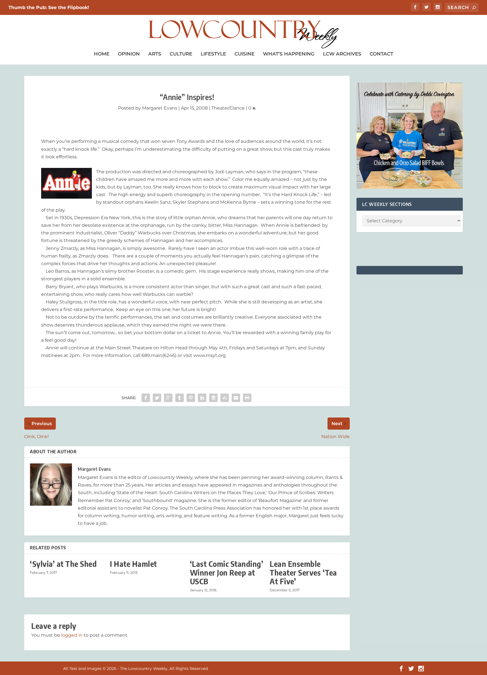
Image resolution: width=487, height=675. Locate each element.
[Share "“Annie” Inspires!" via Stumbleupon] (224, 397)
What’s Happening (289, 54)
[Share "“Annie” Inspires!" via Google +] (168, 397)
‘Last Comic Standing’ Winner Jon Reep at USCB (227, 572)
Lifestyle (213, 54)
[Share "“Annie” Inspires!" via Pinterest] (190, 397)
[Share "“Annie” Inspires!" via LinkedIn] (202, 397)
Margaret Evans (159, 108)
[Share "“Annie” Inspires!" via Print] (247, 397)
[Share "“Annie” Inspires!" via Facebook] (145, 397)
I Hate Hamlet (133, 564)
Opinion (129, 54)
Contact (381, 54)
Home (101, 54)
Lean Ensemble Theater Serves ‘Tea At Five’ (303, 572)
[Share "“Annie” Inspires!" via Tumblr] (179, 397)
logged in (72, 635)
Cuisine (244, 54)
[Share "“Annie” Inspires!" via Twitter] (157, 397)
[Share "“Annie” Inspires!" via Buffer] (213, 397)
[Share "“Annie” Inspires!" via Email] (236, 397)
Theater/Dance (228, 108)
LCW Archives (342, 54)
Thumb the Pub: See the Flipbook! (48, 7)
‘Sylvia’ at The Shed (63, 564)
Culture (181, 54)
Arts (154, 54)
